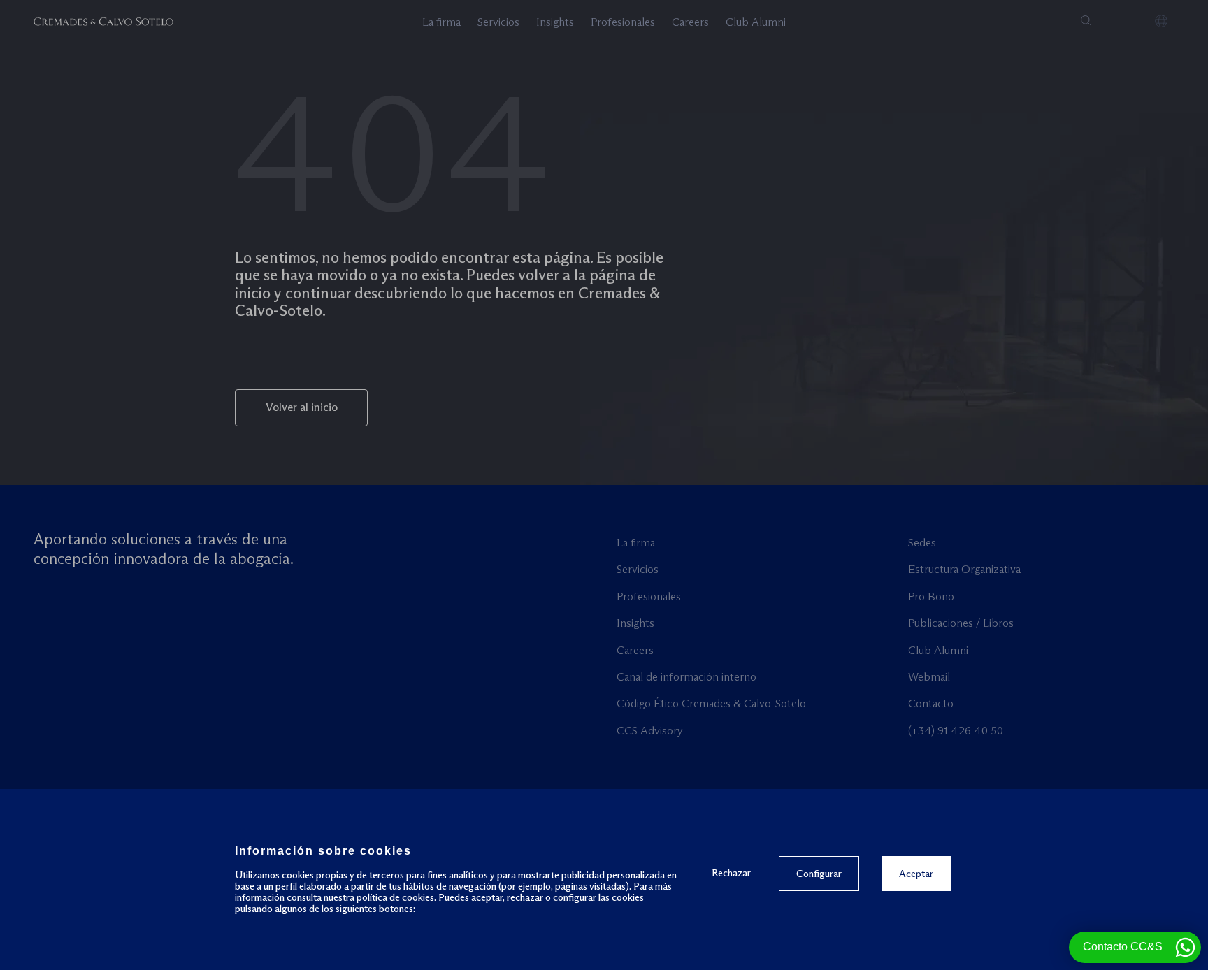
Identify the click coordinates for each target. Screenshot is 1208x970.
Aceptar (916, 873)
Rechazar (731, 872)
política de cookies (395, 897)
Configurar (819, 873)
